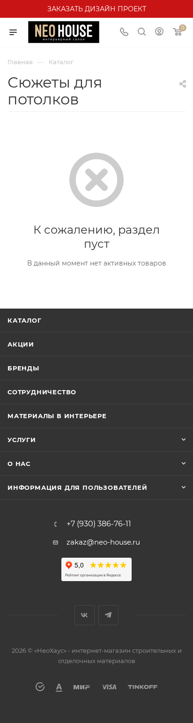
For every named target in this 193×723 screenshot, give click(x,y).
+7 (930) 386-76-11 (99, 524)
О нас (18, 463)
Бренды (23, 368)
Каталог (24, 320)
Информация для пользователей (77, 487)
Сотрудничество (41, 392)
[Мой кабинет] (159, 32)
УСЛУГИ (21, 439)
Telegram (108, 615)
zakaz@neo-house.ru (103, 542)
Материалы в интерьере (57, 416)
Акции (20, 344)
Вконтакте (84, 615)
